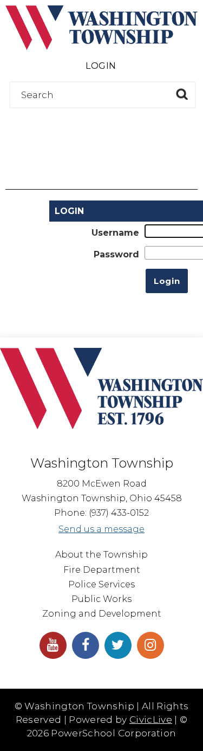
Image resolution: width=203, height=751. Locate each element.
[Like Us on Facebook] (85, 645)
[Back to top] (192, 729)
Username (115, 233)
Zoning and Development (101, 613)
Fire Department (101, 570)
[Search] (182, 94)
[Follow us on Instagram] (150, 645)
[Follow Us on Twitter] (118, 645)
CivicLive (150, 719)
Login (101, 66)
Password (116, 254)
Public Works (101, 599)
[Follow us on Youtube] (53, 645)
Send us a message (101, 529)
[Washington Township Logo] (101, 47)
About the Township (101, 554)
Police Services (101, 584)
